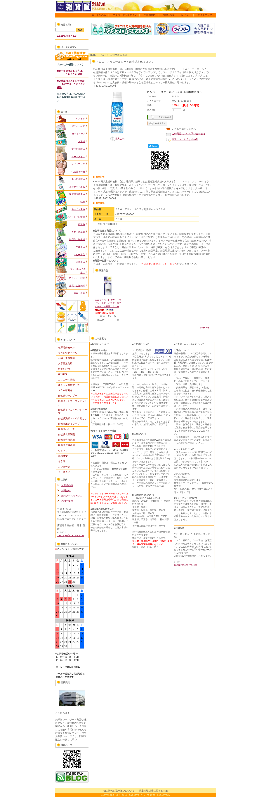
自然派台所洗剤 (66, 439)
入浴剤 (81, 141)
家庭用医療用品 (77, 194)
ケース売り (64, 472)
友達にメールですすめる (185, 139)
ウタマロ (63, 450)
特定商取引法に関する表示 (153, 790)
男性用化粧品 (78, 179)
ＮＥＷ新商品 (65, 390)
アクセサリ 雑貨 (77, 278)
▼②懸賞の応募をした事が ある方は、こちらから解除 (71, 84)
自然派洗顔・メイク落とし (72, 418)
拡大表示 (119, 138)
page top (204, 327)
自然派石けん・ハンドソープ (72, 411)
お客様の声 (67, 485)
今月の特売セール (67, 352)
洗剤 (82, 202)
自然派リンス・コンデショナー (72, 403)
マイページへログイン (125, 15)
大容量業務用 (65, 363)
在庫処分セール (66, 347)
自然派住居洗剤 (66, 445)
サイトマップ (205, 15)
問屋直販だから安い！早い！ (106, 8)
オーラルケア (78, 134)
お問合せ (66, 490)
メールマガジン (68, 47)
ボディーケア (78, 126)
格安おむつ (64, 368)
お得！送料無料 (66, 358)
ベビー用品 (79, 254)
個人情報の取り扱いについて (119, 790)
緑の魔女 (63, 456)
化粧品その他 (78, 171)
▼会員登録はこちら (67, 36)
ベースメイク (78, 156)
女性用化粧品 (78, 149)
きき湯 (61, 461)
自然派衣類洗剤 (66, 434)
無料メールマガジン (72, 495)
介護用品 (80, 262)
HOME (93, 54)
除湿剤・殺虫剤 (77, 239)
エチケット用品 (77, 186)
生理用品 (80, 247)
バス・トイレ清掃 (76, 217)
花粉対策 (63, 374)
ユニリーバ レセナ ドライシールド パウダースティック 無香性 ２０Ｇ (108, 303)
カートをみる (99, 15)
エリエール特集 (66, 379)
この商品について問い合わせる (188, 133)
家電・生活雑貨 (77, 285)
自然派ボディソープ (69, 423)
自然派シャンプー (67, 395)
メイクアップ (78, 164)
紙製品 (81, 224)
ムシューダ (64, 466)
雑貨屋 (98, 4)
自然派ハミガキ (66, 429)
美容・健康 (79, 293)
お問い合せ (168, 15)
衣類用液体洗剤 (118, 54)
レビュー (186, 15)
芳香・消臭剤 (78, 232)
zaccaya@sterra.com (70, 535)
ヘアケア (80, 118)
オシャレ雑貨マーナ (69, 385)
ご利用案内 (150, 15)
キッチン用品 (78, 209)
